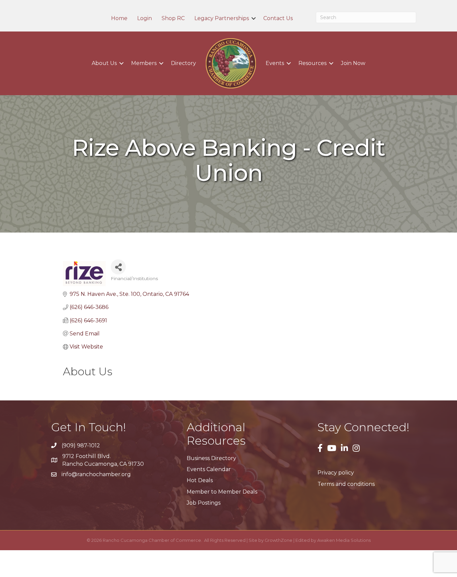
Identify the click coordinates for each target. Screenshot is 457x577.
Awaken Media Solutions (344, 540)
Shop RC (173, 18)
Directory (183, 63)
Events (275, 63)
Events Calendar (209, 469)
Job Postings (203, 503)
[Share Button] (118, 266)
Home (119, 18)
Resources (312, 63)
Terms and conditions (346, 484)
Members (144, 63)
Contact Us (278, 18)
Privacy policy (335, 472)
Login (144, 18)
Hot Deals (200, 480)
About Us (104, 63)
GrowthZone (278, 540)
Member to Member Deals (222, 492)
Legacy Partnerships (221, 18)
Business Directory (211, 458)
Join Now (353, 63)
